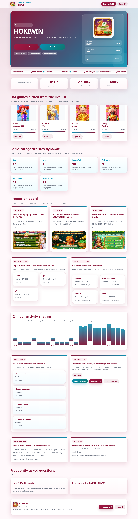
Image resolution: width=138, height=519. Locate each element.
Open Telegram (80, 381)
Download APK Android (26, 47)
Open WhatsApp (111, 381)
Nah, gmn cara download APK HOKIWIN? (88, 483)
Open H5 (122, 4)
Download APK (108, 4)
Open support (96, 381)
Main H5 (52, 47)
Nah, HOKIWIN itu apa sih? (24, 483)
